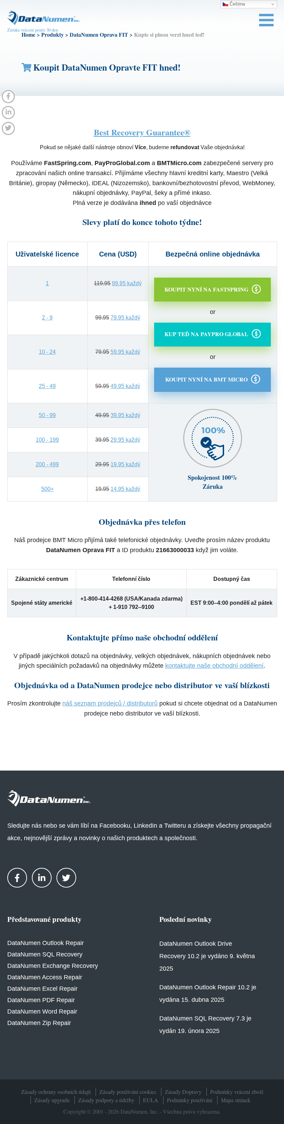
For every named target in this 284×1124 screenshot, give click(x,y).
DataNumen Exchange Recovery (52, 965)
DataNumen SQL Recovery (44, 954)
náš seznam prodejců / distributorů (110, 703)
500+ (47, 489)
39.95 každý (125, 415)
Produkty (52, 34)
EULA (150, 1100)
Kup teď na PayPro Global (206, 334)
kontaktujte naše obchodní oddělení (214, 665)
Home (28, 34)
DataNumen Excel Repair (42, 988)
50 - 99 (47, 415)
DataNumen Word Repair (42, 1011)
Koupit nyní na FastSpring (206, 289)
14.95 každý (125, 489)
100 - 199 (47, 440)
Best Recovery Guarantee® (142, 132)
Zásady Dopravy (183, 1091)
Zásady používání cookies (127, 1091)
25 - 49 (47, 386)
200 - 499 (47, 464)
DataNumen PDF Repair (41, 1000)
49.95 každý (125, 386)
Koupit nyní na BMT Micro (206, 379)
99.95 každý (127, 283)
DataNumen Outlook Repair (45, 942)
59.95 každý (125, 352)
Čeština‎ (236, 4)
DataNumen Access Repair (44, 977)
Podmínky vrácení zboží (236, 1091)
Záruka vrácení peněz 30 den (32, 30)
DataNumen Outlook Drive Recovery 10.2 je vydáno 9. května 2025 (207, 956)
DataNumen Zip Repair (39, 1022)
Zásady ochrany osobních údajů (56, 1091)
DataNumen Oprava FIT (99, 34)
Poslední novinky (185, 919)
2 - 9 (47, 318)
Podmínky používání (189, 1100)
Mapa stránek (235, 1100)
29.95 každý (125, 440)
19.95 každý (125, 464)
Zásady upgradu (52, 1100)
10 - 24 (47, 352)
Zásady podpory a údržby (106, 1100)
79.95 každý (125, 318)
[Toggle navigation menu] (266, 20)
